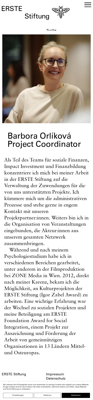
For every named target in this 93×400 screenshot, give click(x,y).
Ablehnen (47, 395)
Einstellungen (18, 395)
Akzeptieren (76, 395)
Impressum (55, 374)
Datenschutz (55, 379)
